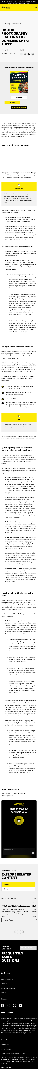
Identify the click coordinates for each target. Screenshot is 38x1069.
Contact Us (4, 984)
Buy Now (12, 102)
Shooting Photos (7, 796)
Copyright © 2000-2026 (8, 1057)
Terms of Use (5, 1040)
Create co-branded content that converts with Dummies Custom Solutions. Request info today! (19, 2)
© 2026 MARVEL (6, 1067)
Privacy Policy (5, 1044)
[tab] (18, 884)
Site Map (3, 993)
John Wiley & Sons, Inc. (23, 1057)
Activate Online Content (8, 988)
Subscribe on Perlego (19, 107)
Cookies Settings (6, 1049)
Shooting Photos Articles (12, 24)
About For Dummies (7, 979)
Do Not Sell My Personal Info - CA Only (13, 1053)
